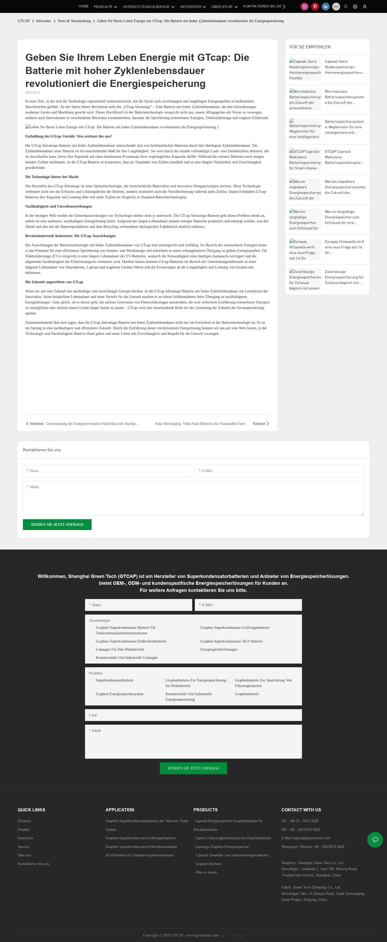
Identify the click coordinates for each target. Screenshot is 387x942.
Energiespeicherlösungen (218, 649)
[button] (283, 6)
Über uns (24, 855)
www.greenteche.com (203, 935)
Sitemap (237, 935)
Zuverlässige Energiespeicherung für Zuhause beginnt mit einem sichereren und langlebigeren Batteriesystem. (344, 277)
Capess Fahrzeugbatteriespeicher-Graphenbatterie (233, 838)
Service (23, 847)
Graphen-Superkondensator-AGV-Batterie (231, 641)
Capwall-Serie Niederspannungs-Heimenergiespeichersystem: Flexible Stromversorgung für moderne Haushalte (345, 67)
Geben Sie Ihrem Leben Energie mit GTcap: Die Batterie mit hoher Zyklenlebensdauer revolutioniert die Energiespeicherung (190, 21)
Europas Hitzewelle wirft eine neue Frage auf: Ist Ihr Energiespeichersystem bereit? (344, 247)
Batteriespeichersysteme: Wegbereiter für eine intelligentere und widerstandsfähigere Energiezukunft (344, 127)
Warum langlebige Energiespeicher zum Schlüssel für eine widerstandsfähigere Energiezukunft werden (344, 217)
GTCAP (24, 21)
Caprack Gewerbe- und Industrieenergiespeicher (231, 855)
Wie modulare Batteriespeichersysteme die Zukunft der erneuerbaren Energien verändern (344, 97)
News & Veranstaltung (74, 21)
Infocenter (43, 21)
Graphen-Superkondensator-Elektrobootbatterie (131, 641)
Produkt (23, 830)
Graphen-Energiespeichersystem (119, 694)
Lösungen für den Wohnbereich (120, 649)
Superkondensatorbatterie (114, 680)
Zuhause (24, 821)
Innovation (25, 838)
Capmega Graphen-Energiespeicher (222, 847)
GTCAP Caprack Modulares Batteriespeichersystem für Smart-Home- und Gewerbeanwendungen (344, 157)
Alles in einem (206, 872)
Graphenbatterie (247, 694)
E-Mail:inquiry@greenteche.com (306, 838)
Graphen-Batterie (207, 864)
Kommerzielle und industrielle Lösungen (127, 658)
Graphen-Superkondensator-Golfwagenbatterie (235, 628)
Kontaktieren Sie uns (33, 864)
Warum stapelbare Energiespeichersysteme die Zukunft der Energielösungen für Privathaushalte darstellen (345, 187)
